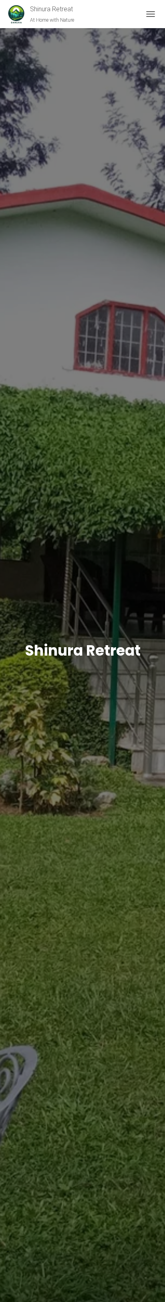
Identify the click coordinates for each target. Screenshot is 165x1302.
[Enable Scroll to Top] (149, 1286)
